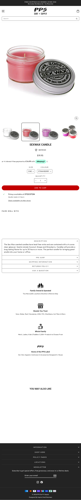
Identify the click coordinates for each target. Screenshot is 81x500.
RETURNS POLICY (40, 266)
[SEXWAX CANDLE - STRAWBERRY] (5, 231)
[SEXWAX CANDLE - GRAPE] (13, 231)
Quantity (40, 176)
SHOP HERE (40, 452)
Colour (45, 167)
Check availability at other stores (19, 201)
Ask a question (40, 271)
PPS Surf (40, 258)
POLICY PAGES (40, 457)
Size (31, 167)
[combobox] (40, 19)
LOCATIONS (39, 462)
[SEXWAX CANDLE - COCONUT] (9, 231)
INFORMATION (40, 447)
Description (40, 241)
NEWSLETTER (40, 467)
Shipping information (40, 262)
